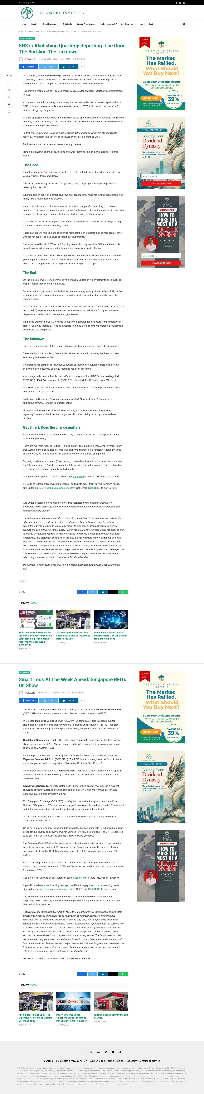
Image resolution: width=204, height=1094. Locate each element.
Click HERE (94, 488)
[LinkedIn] (9, 97)
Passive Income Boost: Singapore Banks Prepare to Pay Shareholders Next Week (71, 1018)
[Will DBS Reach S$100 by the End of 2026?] (111, 1001)
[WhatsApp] (9, 111)
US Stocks (67, 24)
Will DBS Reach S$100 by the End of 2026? (111, 1016)
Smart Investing (49, 24)
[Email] (9, 104)
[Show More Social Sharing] (82, 66)
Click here (78, 476)
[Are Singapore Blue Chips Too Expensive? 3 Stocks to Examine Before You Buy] (73, 619)
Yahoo (23, 581)
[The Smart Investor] (65, 13)
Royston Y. (31, 59)
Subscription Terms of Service (143, 1061)
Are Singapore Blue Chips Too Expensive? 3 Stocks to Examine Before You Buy (73, 635)
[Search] (184, 24)
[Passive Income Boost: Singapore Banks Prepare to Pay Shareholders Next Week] (73, 1001)
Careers (48, 1061)
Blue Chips (24, 673)
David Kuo (31, 693)
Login (142, 24)
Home (23, 24)
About (33, 24)
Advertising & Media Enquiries (106, 1061)
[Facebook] (9, 83)
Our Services (127, 24)
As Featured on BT (109, 24)
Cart (151, 24)
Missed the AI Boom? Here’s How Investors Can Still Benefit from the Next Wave (110, 635)
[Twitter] (9, 90)
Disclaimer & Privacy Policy (71, 1061)
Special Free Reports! (86, 24)
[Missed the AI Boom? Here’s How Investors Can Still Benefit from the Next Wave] (111, 619)
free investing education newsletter (57, 488)
